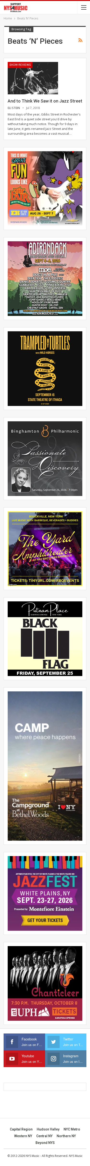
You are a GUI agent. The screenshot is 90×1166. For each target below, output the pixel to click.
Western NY (23, 1136)
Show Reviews (20, 64)
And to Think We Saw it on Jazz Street (45, 100)
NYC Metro (72, 1129)
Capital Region (21, 1129)
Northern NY (66, 1136)
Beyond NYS (45, 1143)
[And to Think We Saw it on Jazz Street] (33, 78)
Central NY (44, 1136)
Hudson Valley (48, 1129)
